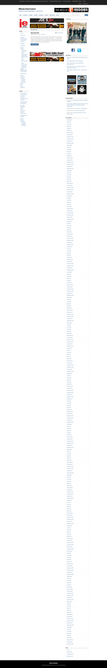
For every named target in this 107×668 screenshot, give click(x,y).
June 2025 (69, 149)
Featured (30, 15)
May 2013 (69, 456)
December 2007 (70, 593)
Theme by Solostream (61, 665)
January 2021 (69, 261)
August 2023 (69, 196)
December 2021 (70, 238)
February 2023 (70, 208)
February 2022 (70, 234)
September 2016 (70, 371)
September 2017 (70, 346)
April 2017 (69, 356)
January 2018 (69, 337)
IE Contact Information (67, 1)
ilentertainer (33, 34)
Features (22, 68)
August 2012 (69, 475)
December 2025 (70, 136)
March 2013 (69, 460)
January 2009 (69, 565)
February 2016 (70, 386)
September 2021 (70, 244)
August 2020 (69, 272)
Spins (21, 86)
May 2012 (69, 481)
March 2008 (69, 587)
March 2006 (69, 637)
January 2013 (69, 464)
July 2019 (69, 299)
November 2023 (70, 189)
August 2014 (69, 424)
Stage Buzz (22, 87)
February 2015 (70, 411)
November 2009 (70, 544)
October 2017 (69, 343)
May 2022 (69, 227)
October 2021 (69, 242)
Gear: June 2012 (35, 33)
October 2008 (69, 572)
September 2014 (70, 422)
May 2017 (69, 354)
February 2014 (70, 436)
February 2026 (70, 132)
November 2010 (70, 519)
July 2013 (69, 451)
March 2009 (69, 561)
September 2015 (70, 396)
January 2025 (69, 160)
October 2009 (69, 546)
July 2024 (69, 172)
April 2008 (69, 584)
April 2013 (69, 458)
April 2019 (69, 305)
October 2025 (69, 141)
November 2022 (70, 215)
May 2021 (69, 253)
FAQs (21, 109)
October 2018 (69, 318)
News (21, 84)
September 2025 (70, 143)
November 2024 (70, 164)
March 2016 (69, 384)
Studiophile (23, 66)
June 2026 (69, 124)
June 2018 (69, 327)
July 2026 (69, 122)
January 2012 (69, 489)
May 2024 (69, 177)
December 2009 (70, 542)
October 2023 (69, 191)
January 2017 (69, 363)
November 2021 (70, 240)
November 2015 (70, 392)
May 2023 (69, 202)
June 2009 (69, 555)
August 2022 (69, 221)
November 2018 (70, 316)
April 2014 (69, 432)
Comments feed (70, 654)
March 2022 (69, 231)
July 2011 (69, 502)
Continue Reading (34, 44)
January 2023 (69, 210)
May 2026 (69, 126)
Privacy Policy (23, 113)
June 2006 (69, 631)
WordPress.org (70, 656)
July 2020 (69, 274)
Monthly (46, 15)
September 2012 (70, 472)
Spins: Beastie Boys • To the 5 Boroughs (75, 61)
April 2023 (69, 204)
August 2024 (69, 170)
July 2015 (69, 401)
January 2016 (69, 388)
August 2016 (69, 373)
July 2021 (69, 248)
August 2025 (69, 145)
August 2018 (69, 322)
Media (22, 63)
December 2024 (70, 162)
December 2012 (70, 466)
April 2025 (69, 153)
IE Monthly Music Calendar (76, 1)
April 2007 (69, 610)
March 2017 (69, 358)
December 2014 (70, 415)
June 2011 (69, 504)
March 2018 (69, 333)
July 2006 (69, 629)
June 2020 (69, 276)
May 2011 (69, 506)
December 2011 (70, 491)
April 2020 (69, 280)
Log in (68, 649)
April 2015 (69, 407)
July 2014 (69, 426)
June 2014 (69, 428)
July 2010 (69, 527)
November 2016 (70, 367)
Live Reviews (23, 82)
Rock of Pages (24, 64)
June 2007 (69, 606)
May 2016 (69, 379)
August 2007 (69, 601)
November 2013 (70, 443)
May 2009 (69, 557)
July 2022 (69, 223)
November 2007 (70, 595)
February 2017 (70, 360)
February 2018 (70, 335)
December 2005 (70, 644)
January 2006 (69, 641)
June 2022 (69, 225)
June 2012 (69, 479)
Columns (22, 49)
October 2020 (69, 267)
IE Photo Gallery (23, 71)
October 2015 (69, 394)
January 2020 (69, 286)
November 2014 (70, 417)
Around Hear (24, 50)
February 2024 (70, 183)
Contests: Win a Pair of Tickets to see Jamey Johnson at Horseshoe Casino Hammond (33, 1)
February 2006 (70, 639)
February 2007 (70, 614)
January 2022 (69, 236)
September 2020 (70, 270)
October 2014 (69, 420)
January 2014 (69, 439)
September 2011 (70, 498)
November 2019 (70, 291)
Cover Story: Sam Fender (80, 110)
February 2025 (70, 158)
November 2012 (70, 468)
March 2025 (69, 155)
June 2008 (69, 580)
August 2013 (69, 449)
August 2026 (69, 119)
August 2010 (69, 525)
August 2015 (69, 398)
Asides (20, 15)
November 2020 (70, 265)
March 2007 (69, 612)
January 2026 (69, 134)
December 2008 (70, 568)
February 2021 (70, 259)
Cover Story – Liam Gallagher (81, 108)
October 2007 (69, 597)
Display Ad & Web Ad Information (55, 1)
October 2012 (69, 470)
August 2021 (69, 246)
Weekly (57, 15)
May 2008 (69, 582)
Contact (21, 108)
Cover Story (25, 15)
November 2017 (70, 341)
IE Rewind (35, 15)
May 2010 (69, 532)
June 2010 (69, 529)
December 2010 (70, 517)
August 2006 (69, 627)
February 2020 (70, 284)
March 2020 (69, 282)
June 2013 (69, 453)
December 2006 (70, 618)
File (22, 58)
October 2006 (69, 622)
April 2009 (69, 559)
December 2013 (70, 441)
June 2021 (69, 251)
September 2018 (70, 320)
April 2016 (69, 382)
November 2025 (70, 138)
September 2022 (70, 219)
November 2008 (70, 570)
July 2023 (69, 198)
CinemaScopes (24, 54)
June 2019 (69, 301)
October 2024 (69, 166)
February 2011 (70, 513)
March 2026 (69, 130)
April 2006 (69, 635)
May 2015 (69, 405)
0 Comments (43, 34)
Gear (22, 59)
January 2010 (69, 540)
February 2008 (70, 589)
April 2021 (69, 255)
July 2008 (69, 578)
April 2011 (69, 508)
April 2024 (69, 179)
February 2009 (70, 563)
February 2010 (70, 538)
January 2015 (69, 413)
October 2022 (69, 217)
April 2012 (69, 483)
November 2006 (70, 620)
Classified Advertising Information (23, 124)
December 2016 (70, 365)
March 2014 (69, 434)
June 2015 (69, 403)
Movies (21, 83)
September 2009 (70, 549)
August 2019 (69, 297)
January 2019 (69, 312)
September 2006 (70, 625)
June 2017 (69, 352)
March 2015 (69, 409)
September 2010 (70, 523)
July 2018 (69, 324)
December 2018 (70, 314)
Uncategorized (52, 15)
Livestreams (41, 15)
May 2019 (69, 303)
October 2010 (69, 521)
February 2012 (70, 487)
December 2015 (70, 390)
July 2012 (69, 477)
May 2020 (69, 278)
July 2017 (69, 350)
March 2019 (69, 308)
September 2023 (70, 193)
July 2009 (69, 553)
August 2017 (69, 348)
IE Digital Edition (23, 70)
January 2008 (69, 591)
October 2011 (69, 496)
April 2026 (69, 128)
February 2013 (70, 462)
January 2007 (69, 616)
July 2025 (69, 147)
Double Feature (24, 57)
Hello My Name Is (23, 38)
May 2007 (69, 608)
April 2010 (69, 534)
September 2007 (70, 599)
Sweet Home (24, 67)
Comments (86, 3)
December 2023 (70, 187)
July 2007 (69, 603)
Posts (81, 3)
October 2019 (69, 293)
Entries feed (69, 652)
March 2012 (69, 485)
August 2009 (69, 551)
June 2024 (69, 174)
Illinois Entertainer (27, 9)
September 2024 (70, 168)
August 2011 (69, 500)
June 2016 (69, 377)
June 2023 (69, 200)
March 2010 (69, 536)
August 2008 (69, 576)
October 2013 (69, 445)
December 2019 (70, 289)
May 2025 (69, 151)
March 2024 (69, 181)
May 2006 (69, 633)
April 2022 (69, 229)
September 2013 (70, 447)
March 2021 (69, 257)
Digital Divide (24, 55)
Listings (84, 1)
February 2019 (70, 310)
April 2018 (69, 331)
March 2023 (69, 206)
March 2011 (69, 510)
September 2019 (70, 295)
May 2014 (69, 430)
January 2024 (69, 185)
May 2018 (69, 329)
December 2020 (70, 263)
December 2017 (70, 339)
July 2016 (69, 375)
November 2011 (70, 494)
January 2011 (69, 515)
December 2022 (70, 212)
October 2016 (69, 369)
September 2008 (70, 574)
